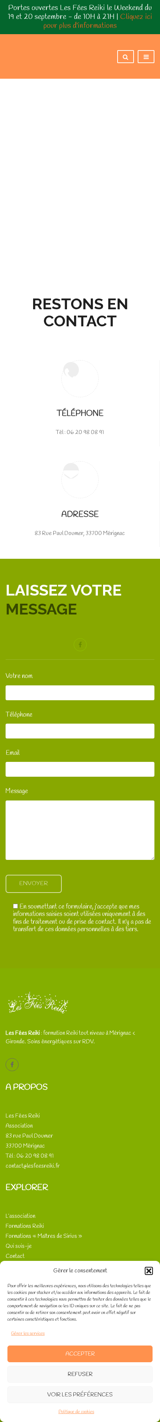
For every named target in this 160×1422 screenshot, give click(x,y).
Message (17, 791)
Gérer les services (28, 1334)
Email (13, 753)
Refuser (80, 1374)
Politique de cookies (76, 1412)
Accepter (80, 1354)
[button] (149, 1271)
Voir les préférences (80, 1395)
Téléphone (19, 715)
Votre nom (19, 676)
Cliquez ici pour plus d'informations (98, 21)
